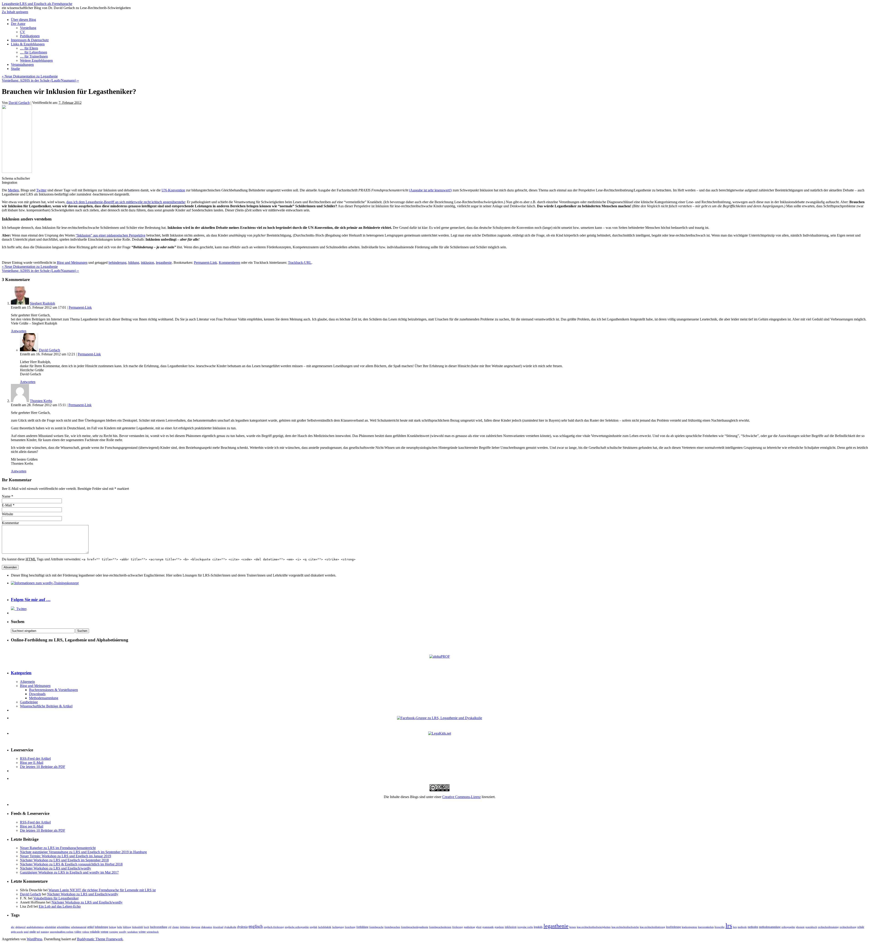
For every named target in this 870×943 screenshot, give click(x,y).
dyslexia (242, 926)
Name (6, 496)
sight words (17, 932)
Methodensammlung (43, 698)
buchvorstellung (158, 927)
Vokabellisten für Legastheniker (56, 898)
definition (185, 927)
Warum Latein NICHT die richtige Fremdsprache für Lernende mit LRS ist (102, 890)
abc (12, 927)
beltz (119, 927)
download (218, 927)
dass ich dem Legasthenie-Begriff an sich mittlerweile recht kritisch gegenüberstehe (125, 202)
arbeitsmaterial (78, 927)
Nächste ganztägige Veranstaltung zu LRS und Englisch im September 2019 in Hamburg (83, 852)
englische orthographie (297, 927)
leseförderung (673, 926)
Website (7, 514)
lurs (735, 927)
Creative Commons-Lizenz (461, 797)
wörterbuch (153, 932)
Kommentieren (229, 262)
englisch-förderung (274, 927)
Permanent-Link (205, 262)
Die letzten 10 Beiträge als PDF (42, 767)
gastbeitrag (469, 927)
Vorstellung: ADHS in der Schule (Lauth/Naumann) (40, 80)
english (313, 927)
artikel (90, 927)
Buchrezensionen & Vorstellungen (53, 690)
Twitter (41, 190)
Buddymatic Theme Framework (100, 939)
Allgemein (27, 682)
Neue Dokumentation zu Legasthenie (30, 76)
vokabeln (95, 931)
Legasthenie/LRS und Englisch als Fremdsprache (37, 4)
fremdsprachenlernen (440, 927)
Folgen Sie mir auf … (31, 599)
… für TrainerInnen (34, 56)
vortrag (104, 931)
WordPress (34, 939)
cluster (175, 927)
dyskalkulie (230, 927)
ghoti (478, 927)
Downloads (37, 694)
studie (32, 931)
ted (38, 931)
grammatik (488, 927)
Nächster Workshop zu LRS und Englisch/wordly (55, 868)
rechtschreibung (848, 927)
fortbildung (362, 926)
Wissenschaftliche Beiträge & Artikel (46, 706)
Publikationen (30, 36)
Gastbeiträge (29, 702)
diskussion (206, 927)
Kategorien (21, 672)
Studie (15, 69)
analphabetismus (35, 927)
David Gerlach (19, 103)
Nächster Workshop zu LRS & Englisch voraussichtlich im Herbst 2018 (71, 864)
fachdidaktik (324, 927)
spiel (26, 932)
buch (146, 927)
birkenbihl (137, 927)
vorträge (113, 932)
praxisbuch (811, 927)
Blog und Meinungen (72, 262)
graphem (499, 927)
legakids (538, 926)
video (77, 931)
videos (85, 932)
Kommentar (10, 523)
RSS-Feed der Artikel (35, 758)
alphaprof (20, 927)
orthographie (788, 927)
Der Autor (18, 24)
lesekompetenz (689, 927)
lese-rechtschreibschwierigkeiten (594, 927)
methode (742, 927)
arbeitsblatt (50, 927)
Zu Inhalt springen (15, 12)
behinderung (117, 262)
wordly (122, 931)
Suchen (17, 621)
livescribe (720, 927)
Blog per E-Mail (31, 763)
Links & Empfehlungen (28, 44)
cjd (169, 927)
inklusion (147, 262)
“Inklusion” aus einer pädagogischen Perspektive (110, 235)
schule (860, 926)
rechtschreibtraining (828, 927)
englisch (256, 926)
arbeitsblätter (63, 927)
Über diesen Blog (23, 20)
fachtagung (338, 927)
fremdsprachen (392, 927)
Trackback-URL (300, 262)
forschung (350, 927)
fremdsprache (376, 927)
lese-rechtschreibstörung (652, 927)
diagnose (195, 927)
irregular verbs (525, 927)
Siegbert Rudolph (42, 303)
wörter (142, 931)
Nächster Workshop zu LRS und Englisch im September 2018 (64, 860)
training (45, 932)
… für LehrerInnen (33, 52)
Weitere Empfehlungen (36, 60)
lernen (572, 927)
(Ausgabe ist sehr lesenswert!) (430, 190)
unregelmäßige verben (61, 932)
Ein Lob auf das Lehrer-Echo (60, 906)
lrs (728, 925)
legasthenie (164, 262)
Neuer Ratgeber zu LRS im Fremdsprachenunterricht (58, 848)
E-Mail (7, 505)
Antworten (18, 331)
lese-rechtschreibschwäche (625, 927)
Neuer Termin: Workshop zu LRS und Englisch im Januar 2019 (65, 856)
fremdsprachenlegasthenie (414, 927)
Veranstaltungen (22, 64)
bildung (133, 262)
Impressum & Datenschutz (30, 40)
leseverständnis (706, 927)
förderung (457, 927)
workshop (132, 932)
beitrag (112, 927)
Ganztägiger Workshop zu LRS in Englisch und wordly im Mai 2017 (69, 872)
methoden (753, 927)
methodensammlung (770, 927)
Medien (13, 190)
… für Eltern (29, 48)
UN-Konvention (173, 190)
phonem (800, 927)
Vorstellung (28, 28)
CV (22, 32)
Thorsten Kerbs (41, 401)
